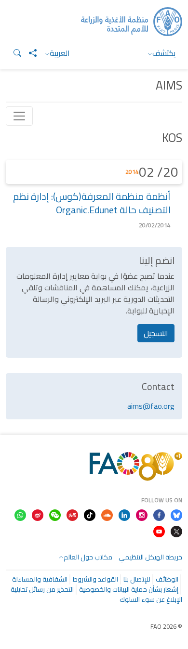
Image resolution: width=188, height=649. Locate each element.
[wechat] (55, 514)
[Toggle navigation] (19, 116)
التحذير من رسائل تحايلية (42, 589)
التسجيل (156, 333)
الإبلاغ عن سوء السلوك (151, 599)
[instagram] (142, 514)
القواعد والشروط (95, 579)
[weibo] (37, 514)
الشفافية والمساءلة (39, 579)
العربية (60, 53)
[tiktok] (89, 514)
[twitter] (176, 530)
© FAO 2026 (166, 626)
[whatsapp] (20, 514)
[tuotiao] (72, 514)
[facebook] (159, 514)
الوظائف (167, 579)
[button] (13, 53)
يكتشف (164, 53)
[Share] (29, 53)
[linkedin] (124, 514)
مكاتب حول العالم (88, 557)
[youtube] (159, 530)
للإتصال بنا (136, 579)
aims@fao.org (151, 406)
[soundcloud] (107, 514)
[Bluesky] (176, 514)
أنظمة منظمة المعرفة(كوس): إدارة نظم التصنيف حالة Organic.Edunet (92, 203)
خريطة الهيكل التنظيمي (150, 557)
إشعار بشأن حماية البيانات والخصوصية (128, 589)
